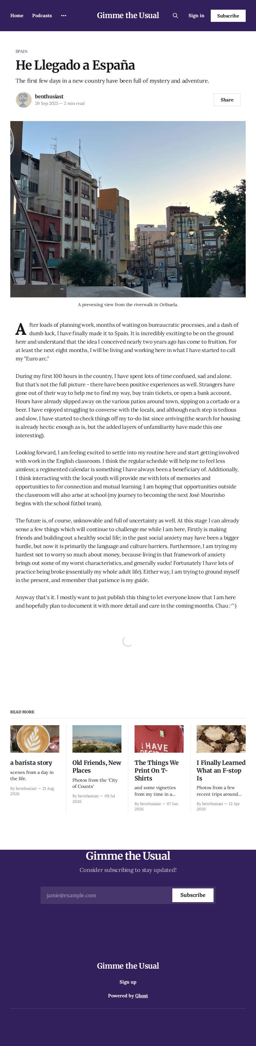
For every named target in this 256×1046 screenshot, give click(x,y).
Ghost (141, 996)
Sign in (196, 15)
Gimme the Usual (128, 15)
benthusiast (49, 96)
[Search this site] (175, 16)
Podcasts (42, 15)
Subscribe (228, 16)
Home (16, 15)
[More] (64, 16)
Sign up (128, 982)
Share (227, 100)
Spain (21, 51)
